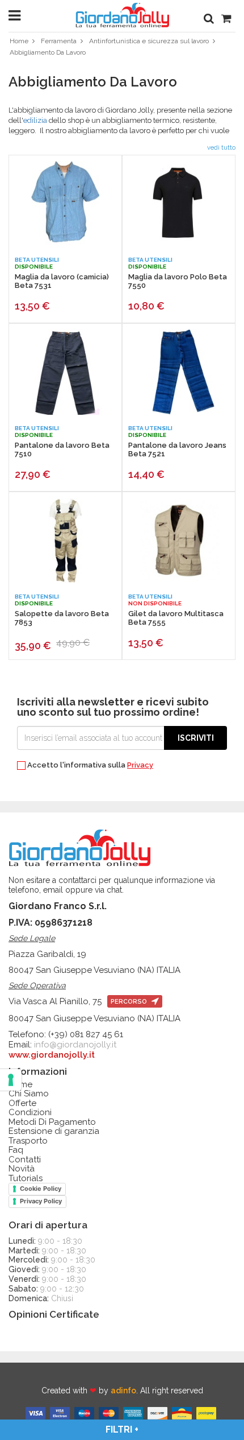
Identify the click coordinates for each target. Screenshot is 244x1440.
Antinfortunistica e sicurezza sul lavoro (149, 41)
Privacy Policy (41, 1201)
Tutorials (26, 1178)
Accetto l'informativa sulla (89, 765)
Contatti (25, 1160)
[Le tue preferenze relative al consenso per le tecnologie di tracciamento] (11, 1080)
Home (19, 41)
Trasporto (28, 1141)
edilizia (35, 120)
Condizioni (30, 1112)
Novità (22, 1169)
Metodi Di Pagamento (52, 1122)
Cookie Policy (40, 1189)
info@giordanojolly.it (75, 1044)
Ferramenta (59, 41)
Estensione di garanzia (54, 1131)
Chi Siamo (29, 1094)
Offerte (22, 1103)
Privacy (140, 765)
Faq (16, 1150)
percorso (130, 1001)
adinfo (123, 1390)
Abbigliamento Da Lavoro (48, 52)
